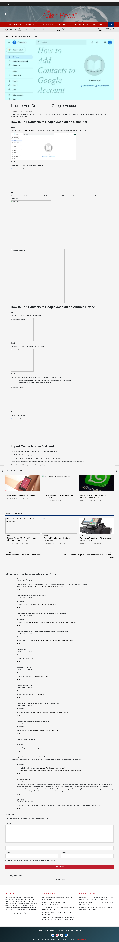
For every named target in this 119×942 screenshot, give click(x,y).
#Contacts (37, 465)
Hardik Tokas (28, 111)
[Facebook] (52, 935)
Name (7, 845)
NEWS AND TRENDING (52, 24)
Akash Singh (24, 498)
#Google (43, 465)
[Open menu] (6, 14)
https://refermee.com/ (24, 685)
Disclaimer (60, 930)
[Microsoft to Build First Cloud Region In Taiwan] (2, 471)
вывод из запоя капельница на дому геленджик (48, 586)
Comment (8, 823)
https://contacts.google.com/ (23, 130)
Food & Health (96, 24)
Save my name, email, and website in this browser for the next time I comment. (31, 860)
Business (66, 24)
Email (7, 852)
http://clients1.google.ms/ (25, 739)
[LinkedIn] (66, 935)
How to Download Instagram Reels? (21, 495)
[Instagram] (57, 935)
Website (63, 852)
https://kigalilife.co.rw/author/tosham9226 (30, 595)
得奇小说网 (20, 800)
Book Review (29, 24)
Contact (52, 930)
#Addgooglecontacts (28, 465)
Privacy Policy (69, 930)
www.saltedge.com (23, 667)
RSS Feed (78, 930)
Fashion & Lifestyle (81, 24)
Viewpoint (17, 24)
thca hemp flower (26, 784)
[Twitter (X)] (61, 935)
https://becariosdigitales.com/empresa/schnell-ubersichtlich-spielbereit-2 (41, 631)
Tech (38, 24)
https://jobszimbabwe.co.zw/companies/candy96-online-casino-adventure (41, 613)
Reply (18, 590)
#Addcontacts (17, 465)
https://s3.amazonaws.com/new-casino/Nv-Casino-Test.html (36, 703)
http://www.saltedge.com (40, 676)
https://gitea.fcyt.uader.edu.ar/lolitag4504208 (31, 721)
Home (9, 24)
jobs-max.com (21, 649)
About (46, 930)
